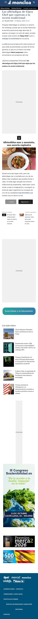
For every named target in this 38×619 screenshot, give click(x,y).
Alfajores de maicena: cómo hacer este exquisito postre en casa (29, 219)
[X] (16, 232)
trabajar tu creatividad (11, 39)
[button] (34, 2)
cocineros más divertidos (20, 193)
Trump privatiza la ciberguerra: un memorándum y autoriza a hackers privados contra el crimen (24, 389)
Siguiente (25, 202)
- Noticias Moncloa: (16, 8)
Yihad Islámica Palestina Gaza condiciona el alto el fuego (24, 332)
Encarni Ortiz (9, 21)
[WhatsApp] (20, 232)
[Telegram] (25, 232)
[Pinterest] (30, 232)
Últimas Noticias (5, 8)
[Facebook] (11, 232)
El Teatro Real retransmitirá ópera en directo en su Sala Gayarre (12, 219)
